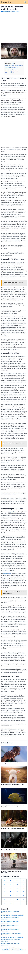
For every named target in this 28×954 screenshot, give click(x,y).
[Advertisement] (14, 28)
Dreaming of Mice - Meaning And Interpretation (12, 828)
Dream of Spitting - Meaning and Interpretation (12, 915)
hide (13, 63)
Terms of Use (23, 949)
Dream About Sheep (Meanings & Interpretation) (12, 784)
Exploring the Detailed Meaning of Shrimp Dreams (13, 763)
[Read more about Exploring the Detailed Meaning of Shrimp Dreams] (14, 753)
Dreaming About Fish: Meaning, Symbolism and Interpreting (12, 806)
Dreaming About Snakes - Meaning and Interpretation (14, 849)
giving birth (12, 511)
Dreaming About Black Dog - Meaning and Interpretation (11, 872)
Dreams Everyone (7, 2)
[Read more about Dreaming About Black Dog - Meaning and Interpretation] (14, 861)
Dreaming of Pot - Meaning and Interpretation (12, 937)
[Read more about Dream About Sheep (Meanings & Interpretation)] (14, 774)
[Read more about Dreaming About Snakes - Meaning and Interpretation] (14, 839)
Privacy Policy (16, 949)
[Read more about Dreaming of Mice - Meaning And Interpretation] (14, 818)
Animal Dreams (5, 11)
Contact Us (9, 949)
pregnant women (7, 573)
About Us (4, 949)
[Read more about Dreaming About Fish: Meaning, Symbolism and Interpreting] (14, 796)
